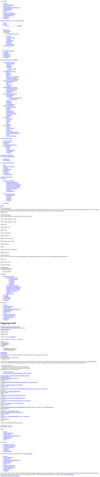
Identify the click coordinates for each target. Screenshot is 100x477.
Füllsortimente (7, 142)
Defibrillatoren (9, 82)
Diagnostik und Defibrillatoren (11, 80)
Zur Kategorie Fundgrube (6, 177)
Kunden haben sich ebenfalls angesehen (20, 375)
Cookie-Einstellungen (9, 15)
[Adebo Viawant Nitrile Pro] (3, 378)
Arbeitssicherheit (10, 95)
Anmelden (9, 33)
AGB (5, 11)
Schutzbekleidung (10, 104)
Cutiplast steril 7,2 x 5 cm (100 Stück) (15, 403)
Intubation (8, 67)
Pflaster (8, 148)
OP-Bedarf (8, 103)
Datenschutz (6, 16)
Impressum (6, 18)
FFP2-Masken (7, 160)
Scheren (8, 120)
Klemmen (8, 121)
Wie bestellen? (7, 6)
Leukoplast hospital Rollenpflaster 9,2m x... (16, 398)
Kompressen (9, 130)
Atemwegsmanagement (9, 62)
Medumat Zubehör (10, 63)
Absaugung (9, 66)
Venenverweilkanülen (11, 113)
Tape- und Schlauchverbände (13, 133)
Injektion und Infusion (9, 105)
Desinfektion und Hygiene (10, 71)
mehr (46, 355)
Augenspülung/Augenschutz (10, 144)
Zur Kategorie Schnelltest (6, 155)
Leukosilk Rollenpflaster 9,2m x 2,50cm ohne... (19, 416)
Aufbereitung (9, 118)
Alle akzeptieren (9, 475)
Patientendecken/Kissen (11, 88)
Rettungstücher (9, 91)
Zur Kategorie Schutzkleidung (8, 156)
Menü (5, 23)
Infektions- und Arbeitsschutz (10, 93)
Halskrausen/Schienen (11, 90)
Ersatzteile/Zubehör (8, 174)
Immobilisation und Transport (10, 87)
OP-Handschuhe (13, 99)
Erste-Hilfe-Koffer (8, 141)
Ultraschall (8, 84)
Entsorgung (9, 115)
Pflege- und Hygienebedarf (12, 76)
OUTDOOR (6, 173)
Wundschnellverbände (11, 136)
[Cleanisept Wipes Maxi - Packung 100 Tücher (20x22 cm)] (13, 388)
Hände (8, 75)
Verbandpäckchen (10, 150)
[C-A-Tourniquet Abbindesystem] (3, 391)
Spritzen (8, 109)
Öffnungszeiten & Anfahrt (10, 14)
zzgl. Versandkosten (11, 336)
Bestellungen (9, 41)
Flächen (8, 72)
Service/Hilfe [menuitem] (10, 10)
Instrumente (9, 74)
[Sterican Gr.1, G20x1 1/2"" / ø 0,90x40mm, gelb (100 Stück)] (16, 407)
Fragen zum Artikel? (8, 372)
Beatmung (8, 65)
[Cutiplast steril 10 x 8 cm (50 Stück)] (3, 384)
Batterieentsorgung (8, 9)
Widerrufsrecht (7, 10)
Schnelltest (6, 296)
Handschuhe (9, 96)
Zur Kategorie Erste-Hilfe (6, 138)
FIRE (5, 165)
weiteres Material (7, 146)
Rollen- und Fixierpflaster (12, 132)
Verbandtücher (9, 151)
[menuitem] (51, 3)
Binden (8, 126)
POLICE (6, 171)
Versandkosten (29, 453)
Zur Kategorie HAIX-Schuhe (7, 162)
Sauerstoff (8, 70)
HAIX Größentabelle (8, 5)
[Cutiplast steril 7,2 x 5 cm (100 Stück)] (3, 403)
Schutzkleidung (7, 297)
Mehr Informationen (69, 474)
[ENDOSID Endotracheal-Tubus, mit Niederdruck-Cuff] (7, 382)
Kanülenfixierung (10, 128)
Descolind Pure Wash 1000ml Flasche (17, 395)
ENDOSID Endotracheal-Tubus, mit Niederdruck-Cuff (25, 382)
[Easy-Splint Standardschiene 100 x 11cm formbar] (4, 400)
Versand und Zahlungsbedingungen (12, 7)
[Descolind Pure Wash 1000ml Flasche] (4, 395)
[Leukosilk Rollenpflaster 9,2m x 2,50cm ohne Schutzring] (4, 416)
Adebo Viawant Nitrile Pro (12, 378)
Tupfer (8, 134)
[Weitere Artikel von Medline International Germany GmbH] (10, 326)
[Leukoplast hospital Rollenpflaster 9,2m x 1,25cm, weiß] (3, 398)
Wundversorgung (7, 125)
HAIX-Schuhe (7, 298)
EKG (7, 83)
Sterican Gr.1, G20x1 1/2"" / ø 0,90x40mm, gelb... (42, 407)
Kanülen (8, 108)
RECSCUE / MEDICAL (9, 166)
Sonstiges (8, 86)
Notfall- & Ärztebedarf (9, 276)
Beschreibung (4, 352)
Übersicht (8, 36)
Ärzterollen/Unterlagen (11, 78)
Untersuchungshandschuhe (15, 97)
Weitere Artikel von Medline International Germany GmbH (17, 373)
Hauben (8, 100)
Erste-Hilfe (6, 295)
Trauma (8, 129)
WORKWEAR (7, 169)
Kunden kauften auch (6, 375)
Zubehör (8, 116)
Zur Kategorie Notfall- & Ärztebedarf (9, 59)
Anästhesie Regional (11, 107)
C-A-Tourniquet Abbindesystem (13, 391)
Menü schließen (7, 31)
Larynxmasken (12, 69)
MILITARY (6, 170)
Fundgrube (6, 300)
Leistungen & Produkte (9, 13)
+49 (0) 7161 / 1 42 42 (6, 425)
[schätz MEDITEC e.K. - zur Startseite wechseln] (12, 20)
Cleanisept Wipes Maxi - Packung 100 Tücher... (36, 388)
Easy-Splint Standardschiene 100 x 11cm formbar (19, 400)
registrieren (16, 33)
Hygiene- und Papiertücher (12, 79)
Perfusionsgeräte (10, 112)
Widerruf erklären (10, 44)
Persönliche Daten (10, 37)
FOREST (6, 168)
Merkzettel (8, 43)
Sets (7, 122)
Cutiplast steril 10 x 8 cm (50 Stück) (14, 384)
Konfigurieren (16, 475)
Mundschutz (9, 101)
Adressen (8, 39)
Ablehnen (3, 475)
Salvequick (6, 143)
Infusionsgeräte (9, 111)
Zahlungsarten (9, 40)
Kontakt (5, 3)
